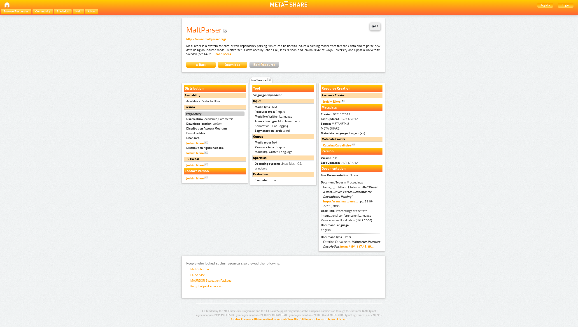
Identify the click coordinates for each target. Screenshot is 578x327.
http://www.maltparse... (340, 201)
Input (257, 101)
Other (336, 237)
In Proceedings (342, 182)
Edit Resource (264, 65)
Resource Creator (333, 95)
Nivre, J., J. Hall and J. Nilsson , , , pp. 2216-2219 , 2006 (350, 196)
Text (266, 107)
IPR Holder (192, 159)
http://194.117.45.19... (357, 246)
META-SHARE (330, 128)
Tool (256, 88)
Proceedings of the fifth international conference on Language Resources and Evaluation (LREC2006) (346, 215)
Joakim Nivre (195, 143)
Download (232, 65)
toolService (259, 80)
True (265, 180)
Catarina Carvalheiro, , (351, 244)
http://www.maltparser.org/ (206, 39)
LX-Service (197, 275)
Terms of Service (337, 319)
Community (42, 11)
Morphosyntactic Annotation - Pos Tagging (278, 123)
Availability (192, 95)
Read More (223, 54)
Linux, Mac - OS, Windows (278, 166)
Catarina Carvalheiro (337, 145)
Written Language (273, 116)
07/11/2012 (335, 114)
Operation (260, 158)
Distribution (194, 88)
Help (78, 11)
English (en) (343, 133)
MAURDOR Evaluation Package (210, 281)
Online (339, 175)
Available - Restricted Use (203, 101)
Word (272, 131)
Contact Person (197, 171)
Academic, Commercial (210, 119)
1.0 (329, 158)
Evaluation (260, 174)
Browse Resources (16, 11)
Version (328, 151)
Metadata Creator (333, 139)
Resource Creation (336, 88)
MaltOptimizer (199, 269)
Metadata (329, 107)
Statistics (63, 11)
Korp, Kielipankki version (206, 286)
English (326, 230)
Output (258, 137)
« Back (201, 65)
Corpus (270, 112)
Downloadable (206, 131)
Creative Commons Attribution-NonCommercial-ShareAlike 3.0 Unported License (278, 319)
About (92, 11)
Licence (190, 107)
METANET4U (335, 124)
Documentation (334, 168)
